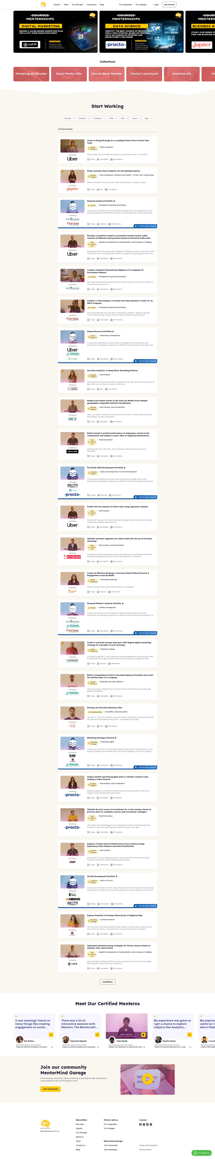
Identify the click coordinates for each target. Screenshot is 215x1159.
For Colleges (141, 4)
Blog (102, 4)
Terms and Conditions (148, 1145)
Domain (67, 118)
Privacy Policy (145, 1149)
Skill (122, 118)
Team (78, 1141)
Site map (80, 1124)
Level (134, 118)
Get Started (169, 4)
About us (80, 1137)
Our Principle (77, 4)
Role (111, 118)
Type (146, 118)
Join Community (50, 1089)
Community (91, 4)
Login (156, 4)
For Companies (125, 4)
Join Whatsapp (110, 1149)
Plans (66, 4)
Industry (82, 118)
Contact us (80, 1145)
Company (98, 118)
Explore (57, 4)
